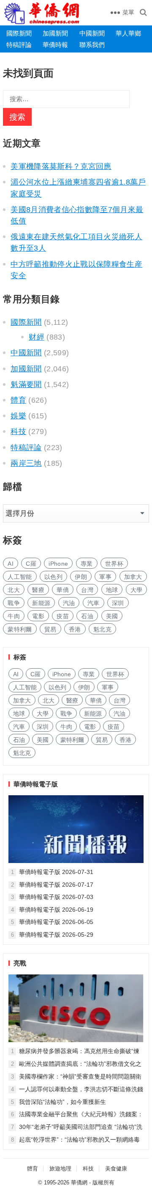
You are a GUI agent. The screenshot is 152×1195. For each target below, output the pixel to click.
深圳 (118, 603)
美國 (112, 616)
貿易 (50, 629)
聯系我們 (92, 44)
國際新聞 (19, 33)
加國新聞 (55, 33)
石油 (87, 616)
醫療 (38, 589)
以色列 (53, 576)
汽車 (93, 603)
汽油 (69, 603)
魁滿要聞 (26, 384)
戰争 (14, 603)
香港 (75, 629)
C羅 (31, 563)
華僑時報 (55, 44)
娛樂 (18, 416)
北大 (14, 589)
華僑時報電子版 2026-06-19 (56, 909)
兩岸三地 (26, 463)
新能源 (41, 603)
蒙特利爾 (20, 629)
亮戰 (20, 963)
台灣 (87, 589)
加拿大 (133, 576)
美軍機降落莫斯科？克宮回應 (61, 166)
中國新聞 (92, 33)
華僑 (63, 589)
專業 (87, 563)
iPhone (58, 563)
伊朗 (81, 576)
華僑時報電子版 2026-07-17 (56, 884)
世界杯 (114, 563)
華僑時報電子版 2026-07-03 (56, 896)
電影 (38, 616)
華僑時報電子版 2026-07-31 (56, 872)
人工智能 (20, 576)
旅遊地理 (60, 1168)
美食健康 (116, 1168)
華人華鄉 (128, 33)
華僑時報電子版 (36, 784)
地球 (112, 589)
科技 (18, 431)
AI (11, 563)
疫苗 (63, 616)
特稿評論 (19, 44)
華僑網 (79, 1182)
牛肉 (14, 616)
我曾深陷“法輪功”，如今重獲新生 (62, 1101)
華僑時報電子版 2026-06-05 (56, 921)
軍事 (105, 576)
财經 (36, 337)
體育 (18, 400)
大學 (136, 589)
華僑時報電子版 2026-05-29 (56, 934)
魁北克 (102, 629)
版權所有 (103, 1182)
